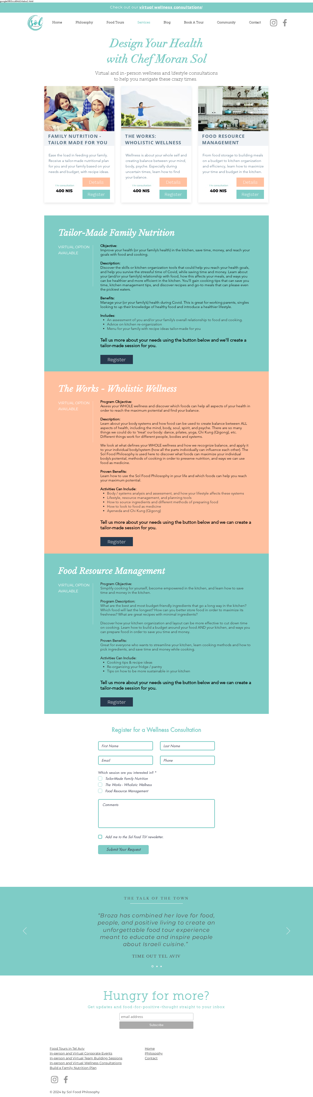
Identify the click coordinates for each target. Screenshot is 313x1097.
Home (150, 1048)
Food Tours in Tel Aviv (67, 1048)
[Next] (288, 931)
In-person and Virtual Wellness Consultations (86, 1063)
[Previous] (25, 931)
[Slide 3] (161, 966)
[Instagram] (273, 23)
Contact (151, 1058)
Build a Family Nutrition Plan (73, 1068)
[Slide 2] (157, 966)
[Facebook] (285, 23)
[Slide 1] (152, 966)
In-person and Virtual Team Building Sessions (86, 1058)
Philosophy (154, 1053)
